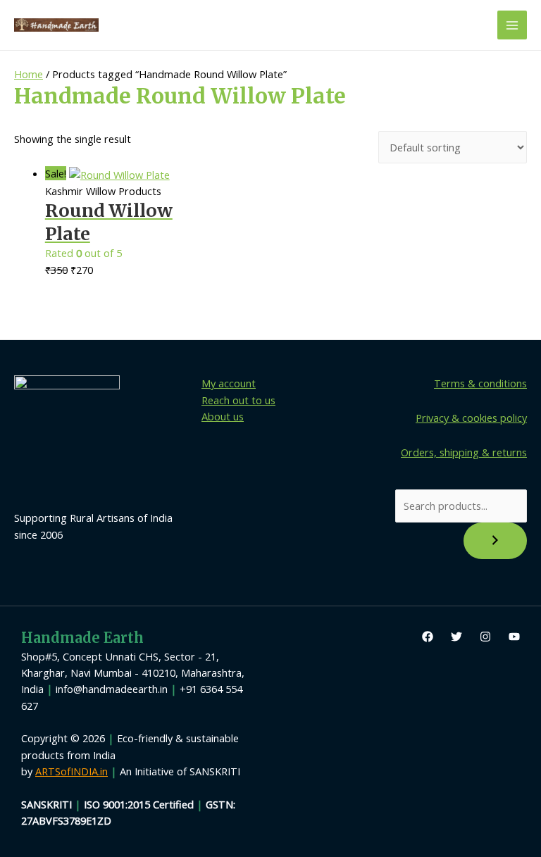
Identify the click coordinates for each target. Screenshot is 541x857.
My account (228, 383)
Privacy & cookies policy (471, 418)
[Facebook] (427, 636)
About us (222, 416)
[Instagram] (485, 636)
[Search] (495, 541)
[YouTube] (514, 636)
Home (28, 74)
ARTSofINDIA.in (71, 771)
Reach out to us (238, 400)
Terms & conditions (480, 383)
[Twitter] (456, 636)
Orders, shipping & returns (464, 452)
